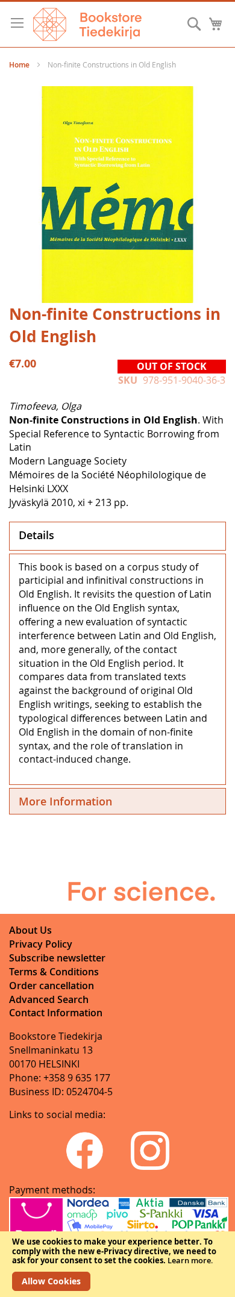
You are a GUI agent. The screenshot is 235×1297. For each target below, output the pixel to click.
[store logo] (87, 24)
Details (36, 535)
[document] (117, 1264)
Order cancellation (51, 985)
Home (19, 65)
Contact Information (55, 1012)
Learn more (189, 1260)
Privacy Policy (40, 944)
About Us (30, 930)
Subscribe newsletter (57, 957)
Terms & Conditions (54, 971)
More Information (65, 801)
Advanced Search (49, 999)
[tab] (117, 536)
